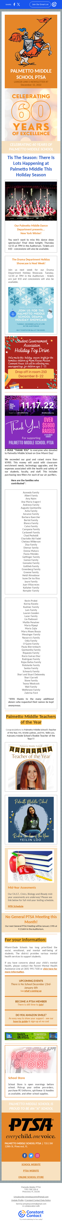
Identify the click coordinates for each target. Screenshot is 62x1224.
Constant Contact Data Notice (38, 1200)
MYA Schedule (15, 906)
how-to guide (20, 1021)
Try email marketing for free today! (31, 1219)
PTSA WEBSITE (31, 1171)
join (41, 1005)
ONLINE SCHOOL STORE (31, 1177)
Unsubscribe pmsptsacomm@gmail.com (31, 1197)
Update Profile (17, 1200)
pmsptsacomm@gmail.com (34, 1204)
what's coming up (32, 991)
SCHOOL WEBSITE (31, 1164)
